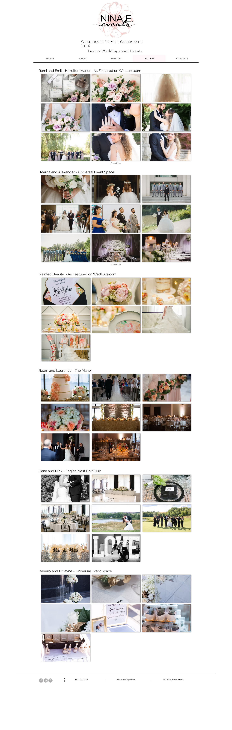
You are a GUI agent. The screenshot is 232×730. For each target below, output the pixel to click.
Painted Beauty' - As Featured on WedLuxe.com (77, 274)
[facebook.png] (41, 680)
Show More (116, 163)
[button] (65, 88)
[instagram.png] (46, 680)
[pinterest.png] (50, 680)
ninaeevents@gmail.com (126, 679)
